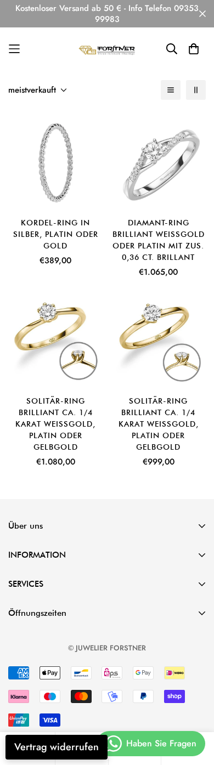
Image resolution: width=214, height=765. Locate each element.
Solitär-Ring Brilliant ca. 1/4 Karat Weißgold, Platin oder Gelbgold (55, 423)
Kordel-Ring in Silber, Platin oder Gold (55, 234)
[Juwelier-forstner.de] (107, 49)
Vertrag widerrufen (56, 747)
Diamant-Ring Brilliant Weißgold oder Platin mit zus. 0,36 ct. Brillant (158, 240)
